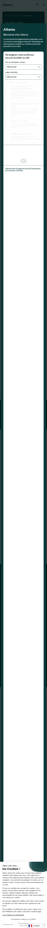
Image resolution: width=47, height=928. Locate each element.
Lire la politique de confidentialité (13, 915)
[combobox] (36, 925)
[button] (23, 66)
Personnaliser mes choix (23, 924)
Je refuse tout (8, 924)
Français (36, 925)
